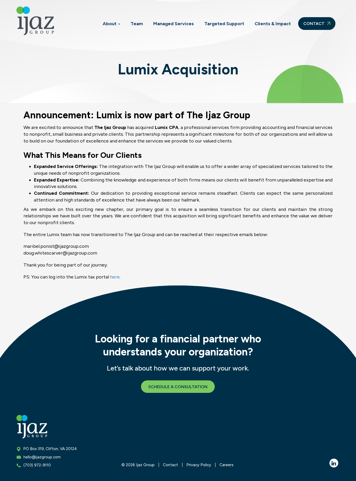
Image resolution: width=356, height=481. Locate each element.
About (110, 24)
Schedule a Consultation (177, 386)
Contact (314, 23)
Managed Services (173, 24)
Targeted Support (224, 24)
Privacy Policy (198, 465)
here (115, 277)
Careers (226, 465)
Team (137, 24)
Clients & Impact (273, 24)
